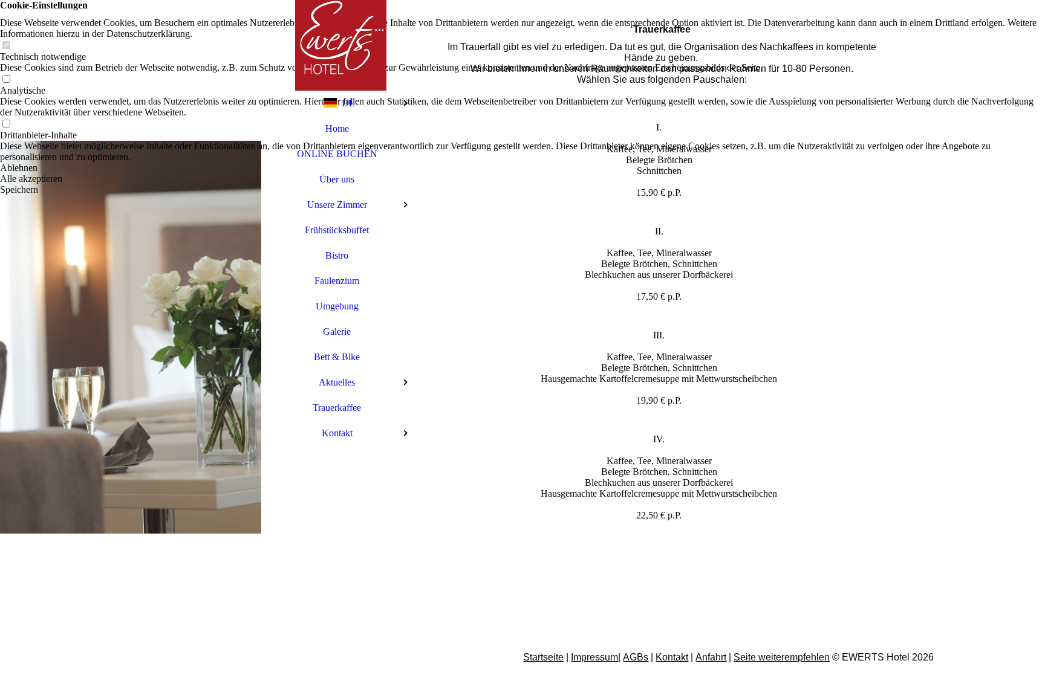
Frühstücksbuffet (337, 230)
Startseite (543, 657)
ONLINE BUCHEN (337, 154)
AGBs (635, 657)
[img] (130, 337)
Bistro (336, 255)
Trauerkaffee (337, 407)
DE (348, 103)
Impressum (594, 657)
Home (337, 128)
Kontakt (337, 433)
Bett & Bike (337, 357)
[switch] (6, 45)
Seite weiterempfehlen (782, 657)
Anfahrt (710, 657)
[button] (522, 168)
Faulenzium (336, 281)
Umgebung (337, 306)
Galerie (337, 331)
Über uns (336, 179)
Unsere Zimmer (337, 204)
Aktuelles (337, 382)
